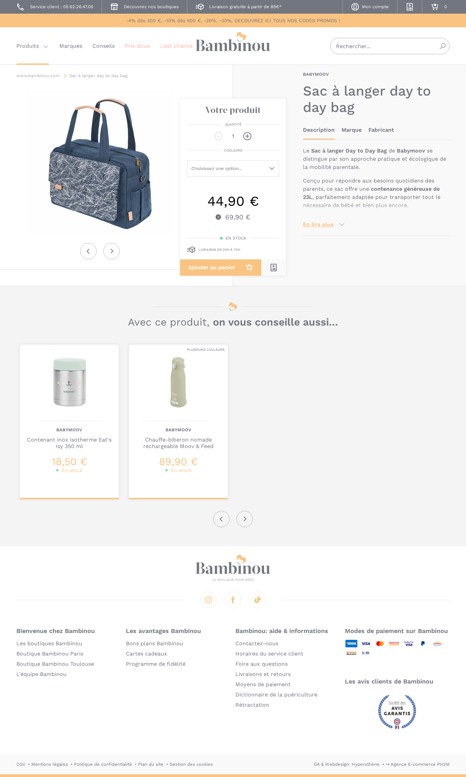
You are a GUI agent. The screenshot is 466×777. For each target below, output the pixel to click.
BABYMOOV (316, 74)
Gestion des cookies (191, 764)
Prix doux (137, 46)
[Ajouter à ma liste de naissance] (273, 267)
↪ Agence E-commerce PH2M (418, 764)
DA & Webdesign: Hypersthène (347, 764)
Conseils (103, 46)
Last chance (176, 46)
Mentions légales (49, 764)
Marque (351, 130)
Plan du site (150, 764)
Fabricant (381, 130)
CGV (20, 764)
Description (319, 130)
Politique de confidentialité (103, 764)
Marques (70, 46)
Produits (27, 46)
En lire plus (318, 224)
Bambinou (233, 45)
